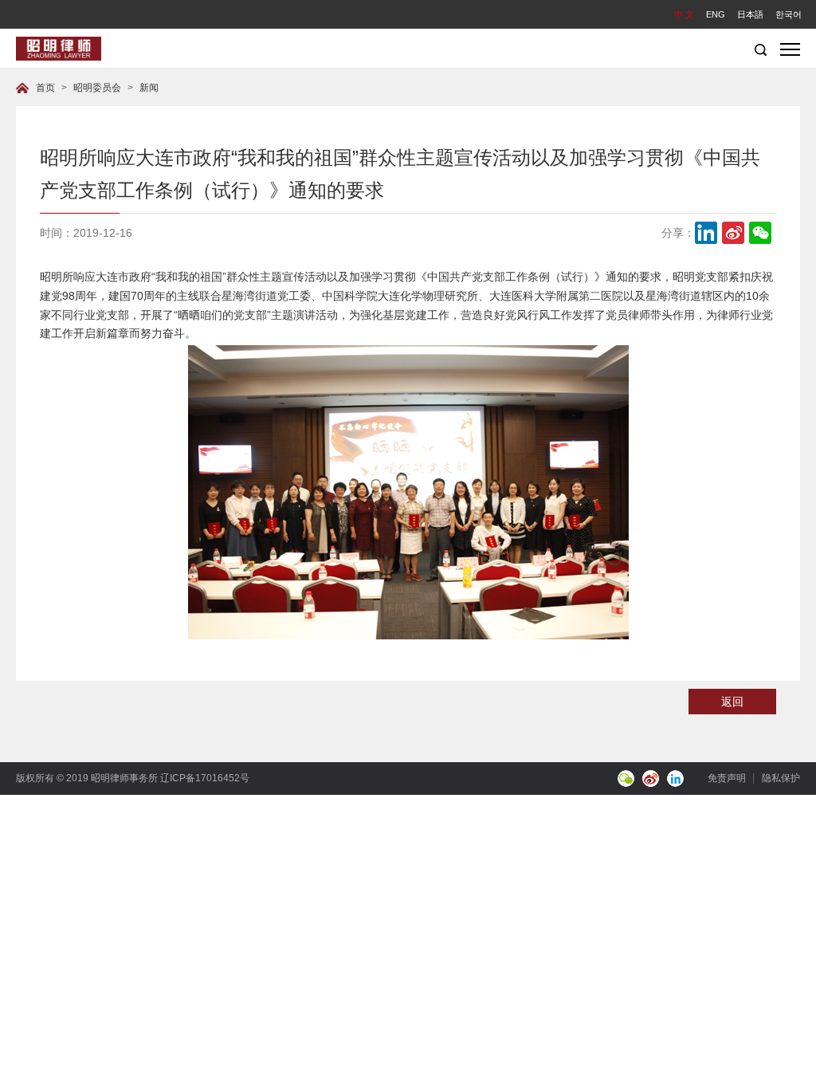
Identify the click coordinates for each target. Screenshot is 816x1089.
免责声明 (727, 778)
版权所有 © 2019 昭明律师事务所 (88, 778)
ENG (715, 14)
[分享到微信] (760, 233)
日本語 (750, 14)
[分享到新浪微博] (733, 233)
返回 (732, 701)
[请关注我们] (626, 778)
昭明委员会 (97, 87)
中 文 (684, 14)
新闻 (149, 87)
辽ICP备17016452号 (204, 778)
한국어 (788, 14)
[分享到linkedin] (706, 233)
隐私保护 (781, 778)
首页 (45, 87)
